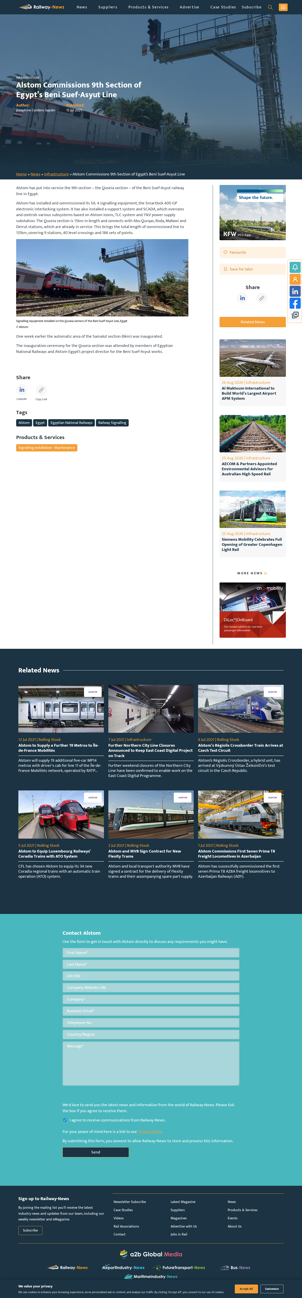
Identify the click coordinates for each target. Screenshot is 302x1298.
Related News (253, 321)
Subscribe (252, 7)
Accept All (246, 1289)
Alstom (24, 422)
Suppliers (107, 7)
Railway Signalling (112, 422)
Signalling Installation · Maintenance (47, 447)
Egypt (40, 422)
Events (233, 1218)
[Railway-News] (41, 7)
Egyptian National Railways (71, 422)
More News (250, 573)
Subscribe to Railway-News (295, 267)
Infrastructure (56, 174)
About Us (235, 1226)
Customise (272, 1289)
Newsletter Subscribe (130, 1202)
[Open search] (270, 7)
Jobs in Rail (179, 1234)
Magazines (179, 1218)
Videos (119, 1218)
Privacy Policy (149, 1131)
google (295, 315)
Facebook (295, 303)
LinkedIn (295, 291)
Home (21, 174)
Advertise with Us (184, 1226)
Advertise (189, 7)
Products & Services (148, 7)
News (82, 7)
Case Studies (223, 7)
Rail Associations (126, 1226)
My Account (295, 279)
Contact (120, 1234)
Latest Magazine (183, 1202)
